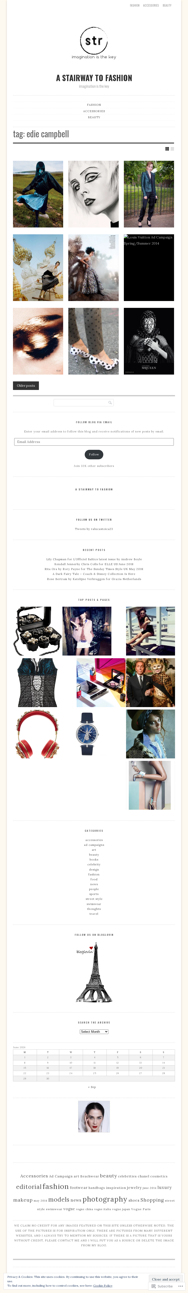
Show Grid (167, 149)
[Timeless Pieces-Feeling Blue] (86, 735)
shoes (134, 1200)
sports (94, 894)
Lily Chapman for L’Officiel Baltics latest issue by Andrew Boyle (94, 559)
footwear (79, 1187)
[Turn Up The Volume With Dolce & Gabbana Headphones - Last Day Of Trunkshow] (37, 735)
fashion (94, 874)
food (94, 879)
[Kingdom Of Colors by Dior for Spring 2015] (101, 683)
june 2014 (149, 1188)
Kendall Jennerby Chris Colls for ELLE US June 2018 (94, 564)
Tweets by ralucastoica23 (94, 529)
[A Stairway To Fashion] (94, 68)
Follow (94, 454)
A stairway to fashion (94, 489)
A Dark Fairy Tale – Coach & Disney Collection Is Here (94, 574)
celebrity (94, 864)
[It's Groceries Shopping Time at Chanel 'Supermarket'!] (37, 632)
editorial (29, 1187)
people (94, 889)
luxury (164, 1187)
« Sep (92, 1087)
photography (105, 1199)
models (59, 1199)
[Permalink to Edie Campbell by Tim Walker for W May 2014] (38, 267)
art (94, 849)
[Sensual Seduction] (37, 683)
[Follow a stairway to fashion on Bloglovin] (94, 1001)
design (94, 869)
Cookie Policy (102, 1285)
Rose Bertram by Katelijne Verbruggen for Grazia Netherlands (94, 579)
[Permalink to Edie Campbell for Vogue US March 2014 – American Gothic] (93, 267)
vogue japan (121, 1209)
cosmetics (159, 1176)
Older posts (26, 386)
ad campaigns (94, 845)
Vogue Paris (141, 1209)
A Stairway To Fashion (94, 77)
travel (94, 914)
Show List (172, 149)
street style (94, 899)
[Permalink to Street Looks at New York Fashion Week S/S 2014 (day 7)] (93, 341)
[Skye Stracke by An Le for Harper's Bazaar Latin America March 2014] (150, 786)
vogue (69, 1209)
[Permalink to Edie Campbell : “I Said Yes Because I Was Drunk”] (149, 194)
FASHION (135, 5)
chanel (143, 1176)
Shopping (152, 1200)
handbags (97, 1188)
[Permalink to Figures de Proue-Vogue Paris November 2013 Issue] (38, 341)
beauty (167, 5)
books (94, 859)
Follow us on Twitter (94, 519)
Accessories (34, 1176)
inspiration (116, 1188)
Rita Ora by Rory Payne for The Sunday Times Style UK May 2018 (94, 569)
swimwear (94, 904)
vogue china (84, 1209)
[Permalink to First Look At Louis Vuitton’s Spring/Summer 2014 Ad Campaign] (149, 267)
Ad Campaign (61, 1176)
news (94, 884)
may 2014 (40, 1200)
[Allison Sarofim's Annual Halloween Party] (150, 683)
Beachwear (89, 1176)
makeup (23, 1200)
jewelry (134, 1187)
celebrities (127, 1176)
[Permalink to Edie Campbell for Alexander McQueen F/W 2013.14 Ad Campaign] (149, 341)
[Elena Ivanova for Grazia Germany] (86, 632)
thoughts (94, 909)
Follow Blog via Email (94, 422)
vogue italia (102, 1209)
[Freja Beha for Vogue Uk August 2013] (150, 735)
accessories (151, 5)
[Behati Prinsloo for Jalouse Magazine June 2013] (150, 632)
